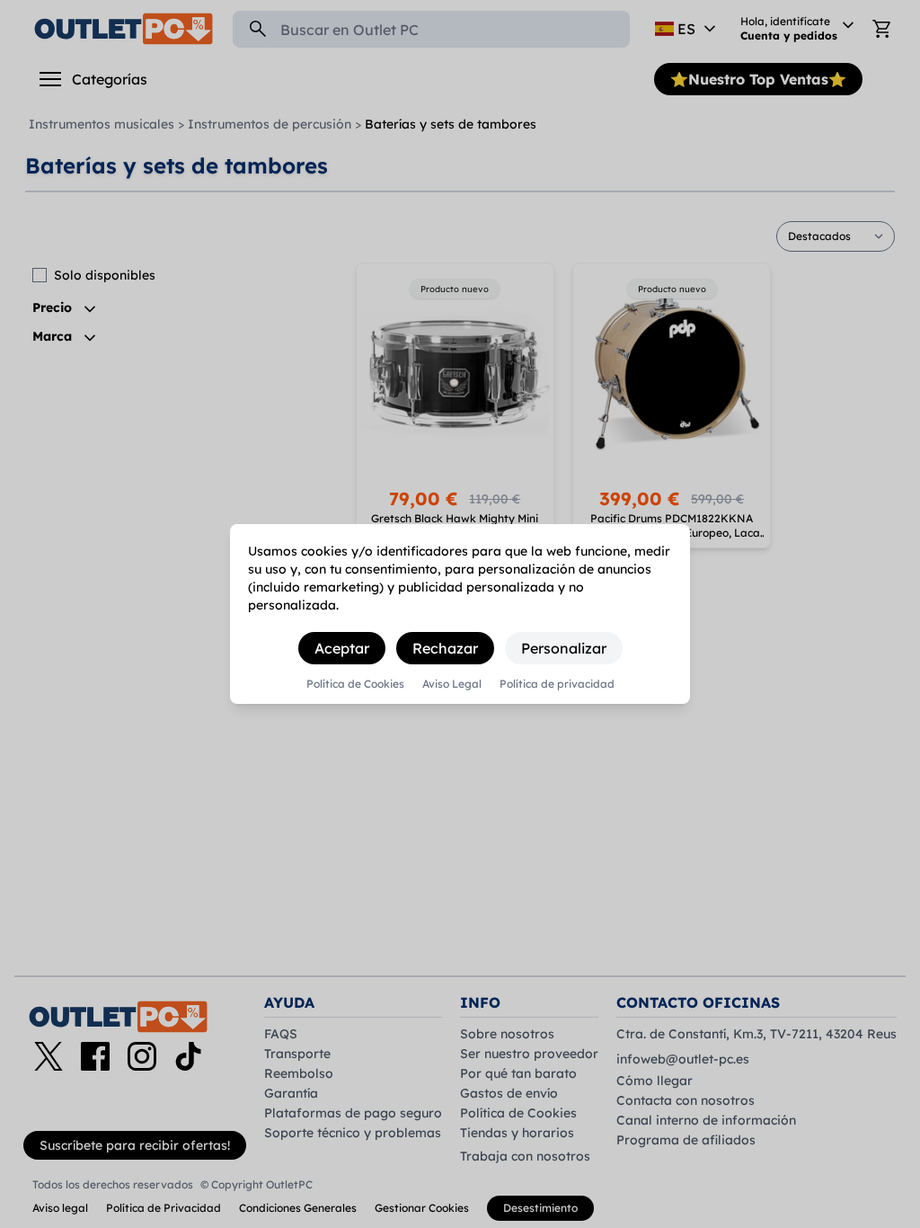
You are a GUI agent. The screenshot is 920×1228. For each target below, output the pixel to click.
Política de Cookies (355, 684)
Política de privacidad (557, 684)
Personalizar (563, 648)
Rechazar (445, 648)
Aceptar (341, 648)
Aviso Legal (452, 684)
